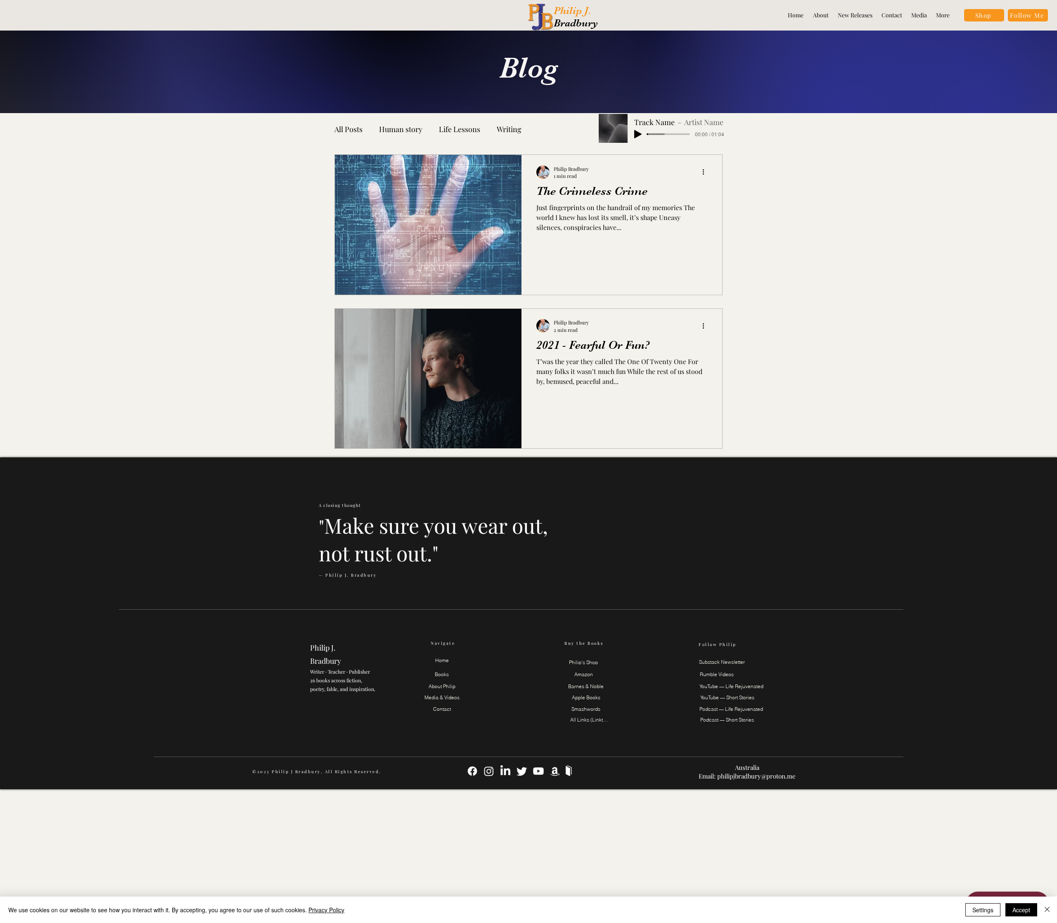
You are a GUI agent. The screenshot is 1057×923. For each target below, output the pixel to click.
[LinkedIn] (505, 771)
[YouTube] (538, 771)
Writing (509, 129)
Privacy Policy (326, 910)
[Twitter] (522, 771)
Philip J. (574, 11)
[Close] (1047, 909)
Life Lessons (459, 129)
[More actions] (706, 172)
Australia (747, 767)
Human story (400, 129)
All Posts (348, 129)
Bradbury (576, 23)
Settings (982, 910)
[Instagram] (489, 771)
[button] (1028, 15)
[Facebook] (472, 771)
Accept (1021, 910)
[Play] (638, 134)
